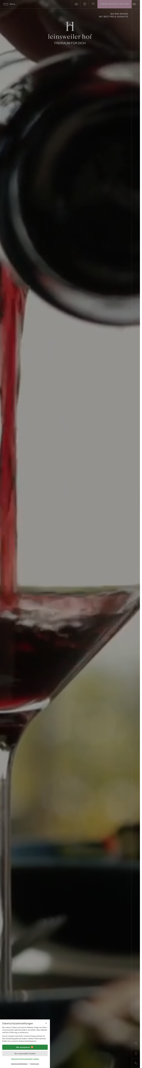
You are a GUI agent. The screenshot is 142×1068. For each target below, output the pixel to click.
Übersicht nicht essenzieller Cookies (25, 1059)
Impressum (34, 1064)
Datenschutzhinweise (19, 1064)
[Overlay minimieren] (46, 1023)
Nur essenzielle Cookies (25, 1053)
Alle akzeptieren (23, 1047)
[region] (25, 1034)
